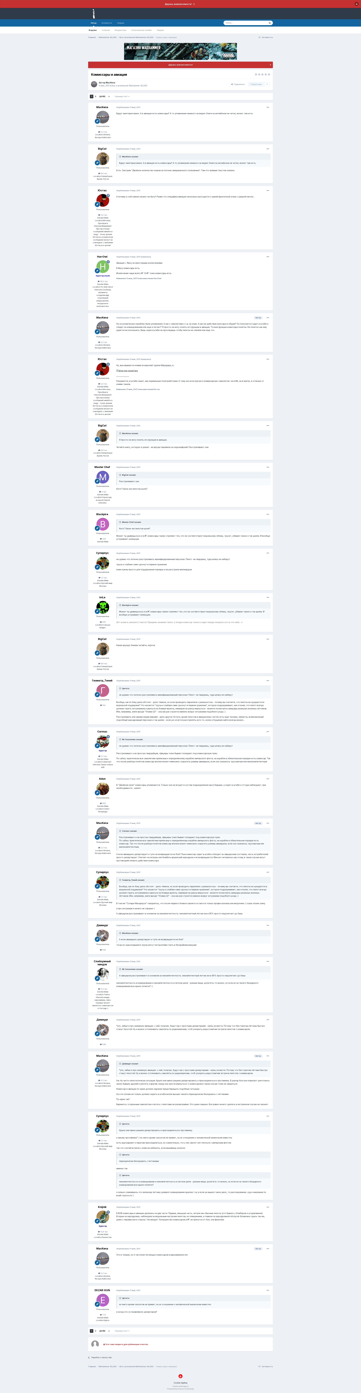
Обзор (93, 23)
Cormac (102, 731)
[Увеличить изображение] (127, 370)
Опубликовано (128, 107)
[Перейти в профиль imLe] (102, 607)
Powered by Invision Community (180, 1389)
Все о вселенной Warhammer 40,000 (129, 85)
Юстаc (102, 190)
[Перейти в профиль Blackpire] (102, 524)
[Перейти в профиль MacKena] (94, 84)
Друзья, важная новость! (178, 4)
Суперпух (102, 552)
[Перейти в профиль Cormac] (102, 741)
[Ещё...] (268, 107)
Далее (102, 96)
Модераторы (120, 30)
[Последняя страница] (109, 96)
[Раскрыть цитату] (120, 156)
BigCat (102, 148)
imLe (102, 597)
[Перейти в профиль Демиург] (102, 935)
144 (103, 705)
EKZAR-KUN (102, 1290)
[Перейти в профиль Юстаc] (102, 200)
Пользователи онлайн (141, 30)
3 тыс (103, 492)
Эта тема (259, 23)
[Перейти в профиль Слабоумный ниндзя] (102, 974)
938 (104, 950)
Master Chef (102, 467)
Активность (107, 23)
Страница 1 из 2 (121, 96)
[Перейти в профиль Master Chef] (102, 477)
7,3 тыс (103, 756)
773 (104, 1315)
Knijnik (102, 1207)
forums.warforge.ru (181, 1386)
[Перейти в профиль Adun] (102, 788)
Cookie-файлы (180, 1383)
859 (104, 803)
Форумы (93, 30)
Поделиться (239, 84)
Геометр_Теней (102, 680)
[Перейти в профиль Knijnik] (102, 1217)
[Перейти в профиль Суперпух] (102, 563)
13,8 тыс (104, 1232)
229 (104, 539)
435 (104, 622)
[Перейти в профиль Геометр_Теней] (102, 690)
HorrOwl (102, 256)
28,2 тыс (104, 281)
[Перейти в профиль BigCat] (102, 158)
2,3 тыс (103, 132)
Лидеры (160, 30)
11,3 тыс (103, 989)
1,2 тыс (103, 577)
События (106, 30)
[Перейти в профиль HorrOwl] (102, 266)
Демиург (102, 925)
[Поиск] (270, 23)
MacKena (110, 82)
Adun (102, 778)
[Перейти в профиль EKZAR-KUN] (102, 1300)
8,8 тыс (103, 173)
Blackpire (102, 514)
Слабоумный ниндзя (102, 963)
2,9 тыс (103, 215)
